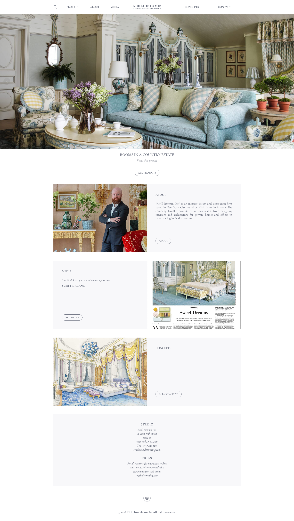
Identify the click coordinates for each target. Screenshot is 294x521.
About (94, 7)
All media (72, 317)
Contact (224, 7)
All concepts (168, 394)
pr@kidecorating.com (147, 475)
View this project (147, 160)
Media (114, 7)
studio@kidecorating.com (147, 450)
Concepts (192, 7)
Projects (73, 7)
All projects (147, 172)
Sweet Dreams (73, 285)
